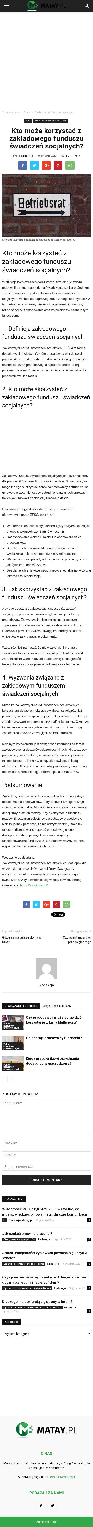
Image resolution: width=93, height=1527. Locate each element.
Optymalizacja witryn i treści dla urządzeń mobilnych (32, 1307)
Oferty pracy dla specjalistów (19, 1239)
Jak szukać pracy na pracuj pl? (27, 1233)
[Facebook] (40, 1506)
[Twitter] (52, 1506)
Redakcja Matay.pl (21, 1220)
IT (4, 1220)
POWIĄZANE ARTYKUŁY (21, 1006)
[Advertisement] (46, 60)
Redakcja (27, 155)
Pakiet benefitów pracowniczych (50, 120)
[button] (87, 6)
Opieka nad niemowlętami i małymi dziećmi (27, 1288)
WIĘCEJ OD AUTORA (57, 1006)
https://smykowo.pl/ (34, 885)
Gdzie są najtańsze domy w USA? (21, 940)
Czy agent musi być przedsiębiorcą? (77, 940)
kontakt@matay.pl (62, 1477)
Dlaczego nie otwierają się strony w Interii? (37, 1301)
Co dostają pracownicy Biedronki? (54, 1038)
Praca (28, 120)
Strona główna (11, 112)
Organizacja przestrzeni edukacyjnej (23, 1263)
